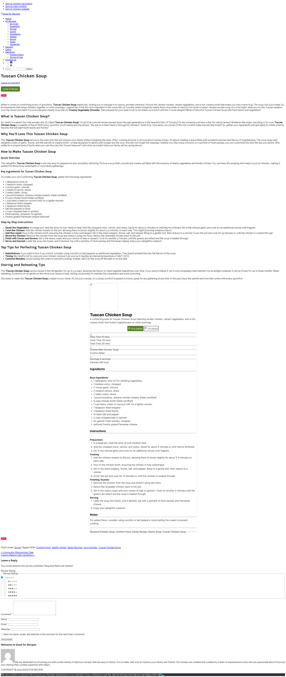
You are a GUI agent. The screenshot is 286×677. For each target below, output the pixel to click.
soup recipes (90, 547)
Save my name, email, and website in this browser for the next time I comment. (44, 634)
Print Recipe (137, 328)
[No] (163, 675)
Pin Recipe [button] (152, 328)
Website (5, 629)
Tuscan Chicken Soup (109, 547)
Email (4, 624)
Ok (161, 675)
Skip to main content (16, 6)
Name (4, 619)
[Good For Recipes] (10, 14)
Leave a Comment (10, 82)
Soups (17, 547)
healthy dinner (59, 547)
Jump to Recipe (10, 89)
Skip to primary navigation (18, 3)
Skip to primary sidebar (17, 9)
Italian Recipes (74, 547)
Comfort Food (43, 547)
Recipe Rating (8, 570)
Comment (7, 614)
